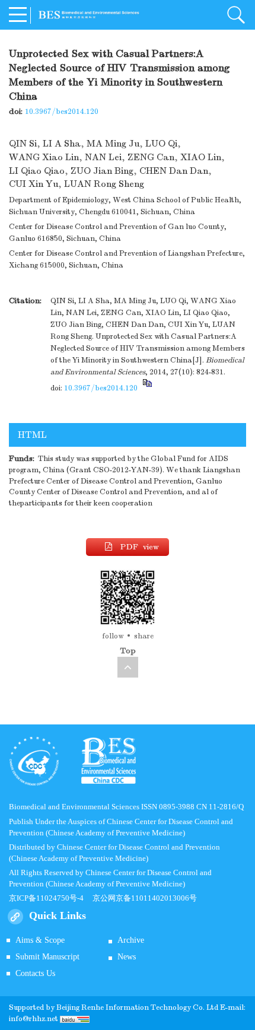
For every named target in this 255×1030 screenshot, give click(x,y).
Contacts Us (35, 973)
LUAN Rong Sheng (104, 184)
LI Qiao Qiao (37, 171)
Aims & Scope (40, 940)
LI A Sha (62, 143)
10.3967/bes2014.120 (61, 111)
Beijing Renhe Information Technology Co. (131, 1007)
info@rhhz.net (33, 1018)
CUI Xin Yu (33, 184)
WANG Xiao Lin (44, 157)
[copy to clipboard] (146, 388)
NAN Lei (103, 157)
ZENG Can (151, 157)
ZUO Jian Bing (102, 171)
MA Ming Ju (113, 143)
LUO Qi (161, 143)
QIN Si (23, 143)
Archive (130, 940)
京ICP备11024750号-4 (51, 898)
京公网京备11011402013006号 (145, 898)
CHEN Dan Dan (173, 171)
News (126, 956)
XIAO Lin (200, 157)
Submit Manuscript (47, 956)
